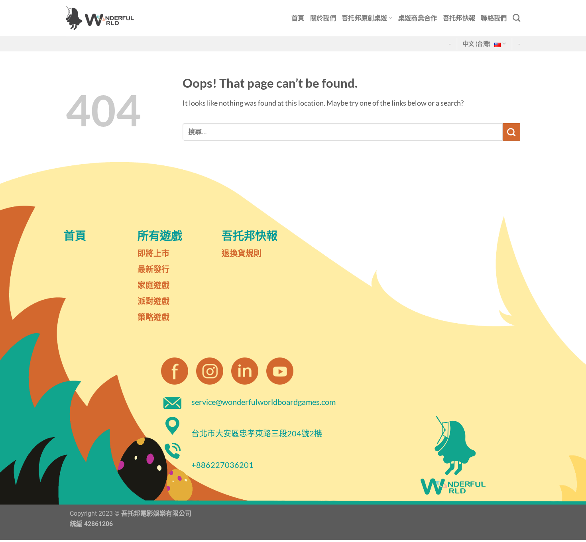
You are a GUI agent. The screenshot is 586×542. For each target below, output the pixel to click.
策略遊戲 (153, 317)
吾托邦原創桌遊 (364, 18)
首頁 (298, 18)
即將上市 (153, 253)
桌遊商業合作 (417, 18)
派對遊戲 (153, 301)
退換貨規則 (242, 253)
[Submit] (511, 132)
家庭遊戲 (153, 285)
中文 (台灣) (476, 43)
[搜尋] (516, 17)
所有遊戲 (160, 235)
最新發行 (153, 269)
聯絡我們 (494, 18)
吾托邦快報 (459, 18)
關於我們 (323, 18)
